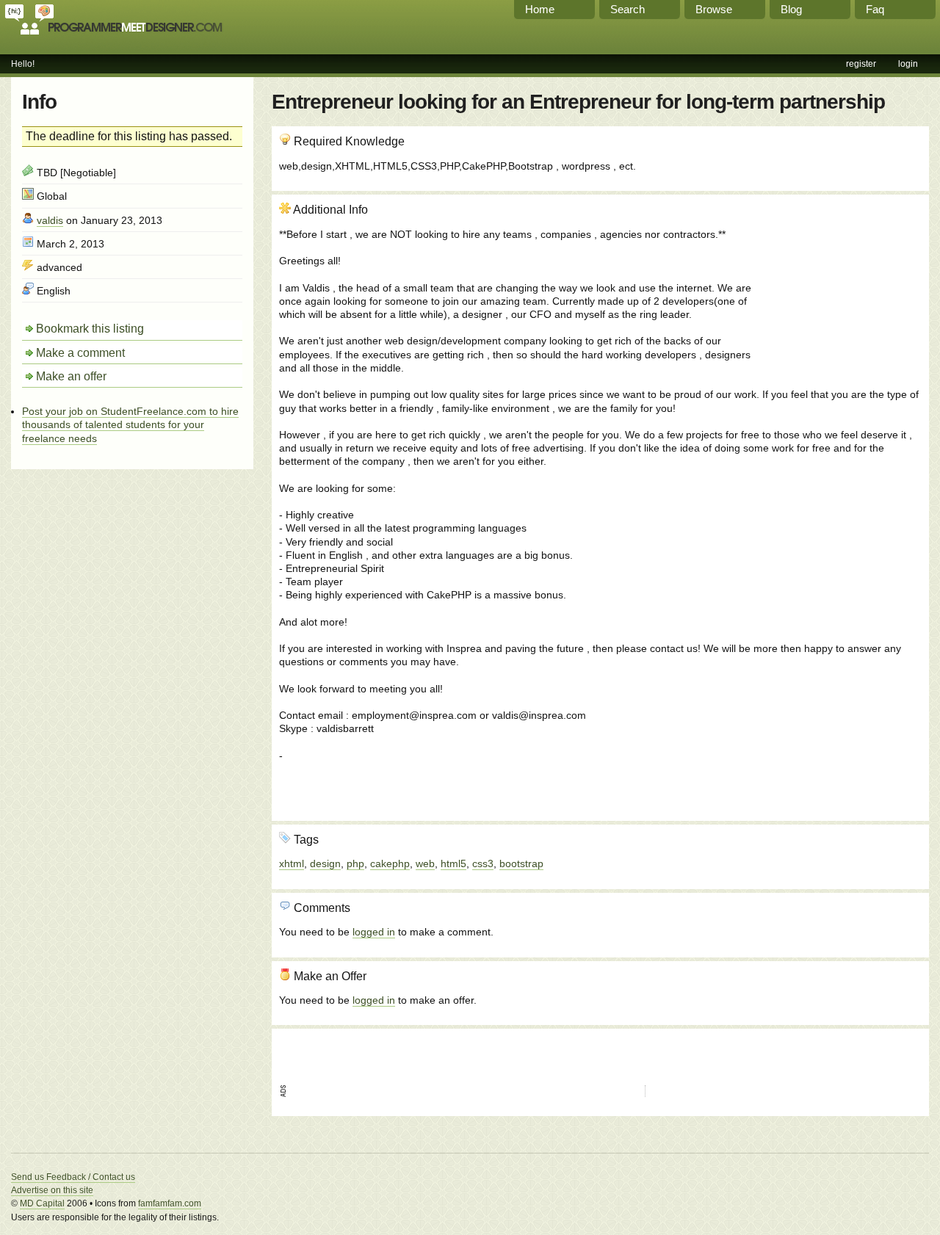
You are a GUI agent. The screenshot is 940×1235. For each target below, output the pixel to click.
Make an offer (71, 376)
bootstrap (521, 863)
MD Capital (42, 1203)
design (325, 863)
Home (539, 9)
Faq (875, 9)
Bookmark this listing (90, 328)
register (861, 64)
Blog (791, 9)
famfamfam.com (169, 1203)
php (355, 863)
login (908, 64)
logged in (373, 932)
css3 (483, 863)
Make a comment (80, 353)
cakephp (390, 863)
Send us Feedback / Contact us (73, 1177)
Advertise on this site (52, 1190)
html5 (453, 863)
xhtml (291, 863)
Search (627, 9)
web (425, 863)
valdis (50, 220)
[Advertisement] (842, 281)
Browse (713, 9)
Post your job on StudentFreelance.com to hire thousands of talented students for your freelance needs (130, 424)
